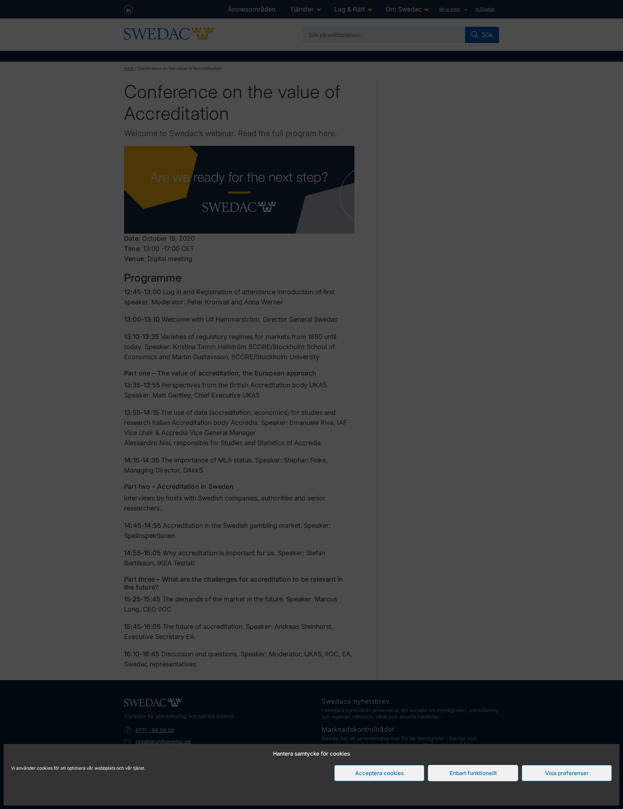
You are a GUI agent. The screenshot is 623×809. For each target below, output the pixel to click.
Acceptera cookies (379, 773)
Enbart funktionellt (473, 773)
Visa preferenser (567, 773)
